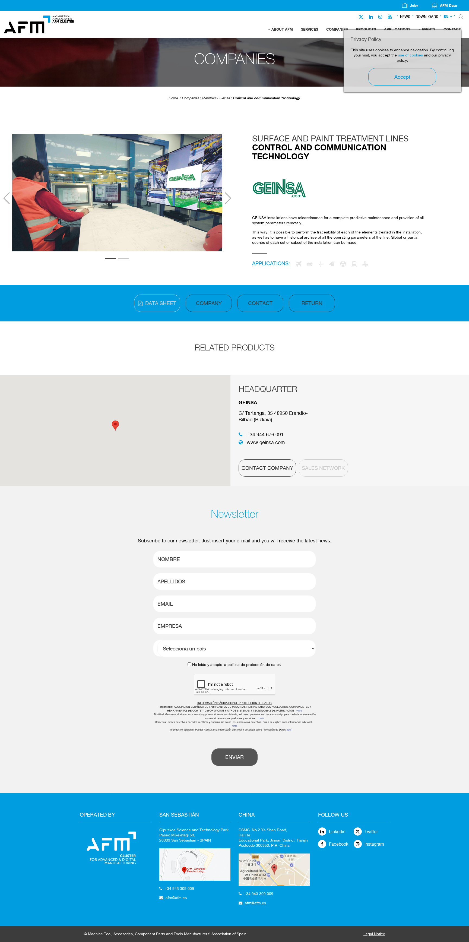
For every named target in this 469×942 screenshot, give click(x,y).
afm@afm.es (176, 898)
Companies (190, 98)
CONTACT (260, 303)
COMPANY (209, 303)
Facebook (338, 844)
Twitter (371, 831)
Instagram (374, 844)
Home (173, 98)
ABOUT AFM (282, 29)
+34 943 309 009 (179, 888)
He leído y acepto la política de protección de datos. (237, 664)
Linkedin (337, 831)
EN (445, 16)
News (405, 17)
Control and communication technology (266, 98)
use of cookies (410, 55)
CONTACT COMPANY (267, 468)
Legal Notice (374, 934)
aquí (289, 729)
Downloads (427, 17)
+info (299, 710)
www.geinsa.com (266, 442)
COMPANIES (337, 29)
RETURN (312, 303)
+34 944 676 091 (265, 434)
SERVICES (309, 29)
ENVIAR (234, 757)
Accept (402, 77)
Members (209, 98)
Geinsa (225, 98)
